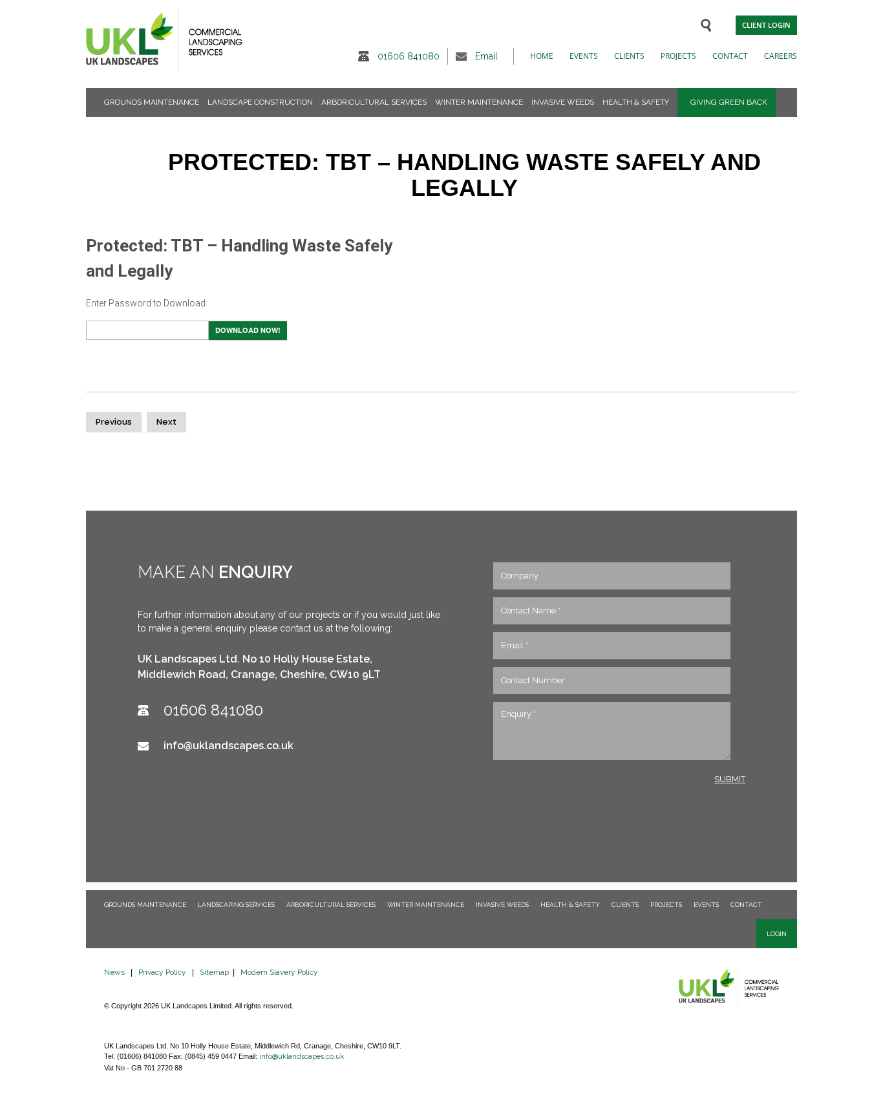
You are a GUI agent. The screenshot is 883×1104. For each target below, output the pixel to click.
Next (166, 422)
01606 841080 (409, 56)
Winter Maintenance (479, 102)
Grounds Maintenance (151, 102)
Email (486, 56)
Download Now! (248, 330)
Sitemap (214, 972)
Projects (678, 55)
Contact (730, 55)
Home (541, 55)
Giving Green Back (728, 102)
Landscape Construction (260, 102)
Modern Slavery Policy (279, 972)
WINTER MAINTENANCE (425, 904)
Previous (114, 422)
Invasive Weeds (562, 102)
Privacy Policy (162, 972)
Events (583, 55)
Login (777, 933)
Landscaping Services (236, 904)
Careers (780, 55)
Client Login (766, 25)
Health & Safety (635, 102)
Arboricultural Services (374, 102)
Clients (629, 55)
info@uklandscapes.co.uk (228, 745)
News (114, 972)
